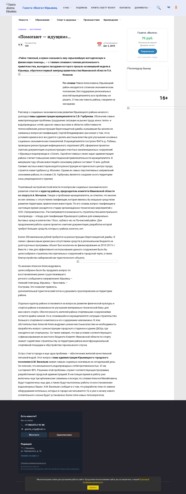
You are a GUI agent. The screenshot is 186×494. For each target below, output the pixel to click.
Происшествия (92, 20)
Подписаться (147, 51)
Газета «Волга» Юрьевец (40, 8)
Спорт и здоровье (66, 20)
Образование (42, 20)
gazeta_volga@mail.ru (33, 429)
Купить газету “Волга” (103, 8)
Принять (93, 488)
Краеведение (111, 20)
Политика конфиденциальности (33, 463)
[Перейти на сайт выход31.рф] (147, 78)
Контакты (125, 8)
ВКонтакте (34, 435)
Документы (141, 8)
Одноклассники (64, 435)
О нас (66, 8)
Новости (23, 20)
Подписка (81, 8)
